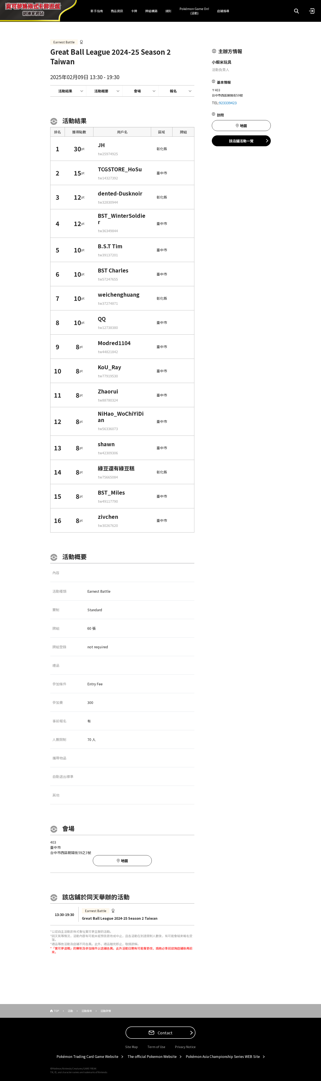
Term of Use (156, 1047)
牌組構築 (151, 11)
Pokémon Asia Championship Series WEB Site (223, 1056)
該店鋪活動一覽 (241, 140)
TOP (56, 1011)
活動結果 (65, 91)
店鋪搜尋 (223, 11)
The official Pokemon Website (152, 1056)
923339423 (228, 102)
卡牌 (134, 11)
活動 (70, 1011)
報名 (173, 91)
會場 (137, 91)
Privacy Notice (185, 1047)
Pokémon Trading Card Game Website (87, 1056)
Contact (165, 1032)
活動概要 (101, 91)
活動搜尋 (86, 1011)
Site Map (131, 1047)
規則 (168, 11)
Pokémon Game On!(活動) (194, 11)
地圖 (124, 860)
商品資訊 (117, 11)
